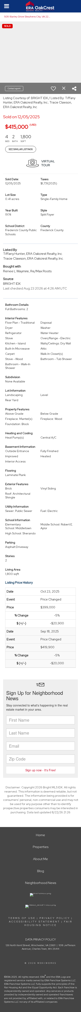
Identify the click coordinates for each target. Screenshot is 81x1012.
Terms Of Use (22, 918)
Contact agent (14, 88)
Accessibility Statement (34, 921)
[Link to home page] (40, 6)
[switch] (53, 88)
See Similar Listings (21, 149)
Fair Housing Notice (48, 923)
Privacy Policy (54, 918)
